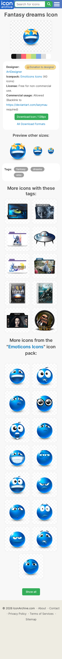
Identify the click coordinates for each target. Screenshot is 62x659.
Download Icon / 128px (31, 116)
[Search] (49, 4)
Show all (31, 591)
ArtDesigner (14, 71)
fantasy (21, 169)
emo (18, 175)
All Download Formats (31, 124)
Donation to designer (42, 67)
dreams (37, 169)
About (42, 608)
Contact (54, 608)
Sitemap (31, 619)
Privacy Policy (17, 613)
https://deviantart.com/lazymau (26, 104)
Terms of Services (42, 613)
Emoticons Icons (31, 76)
